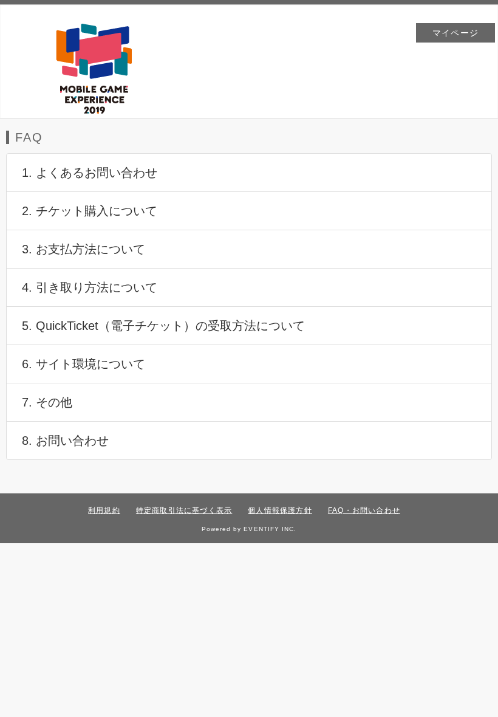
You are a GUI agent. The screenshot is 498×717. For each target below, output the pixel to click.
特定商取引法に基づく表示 (184, 510)
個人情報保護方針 (280, 510)
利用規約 (104, 510)
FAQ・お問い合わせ (364, 510)
